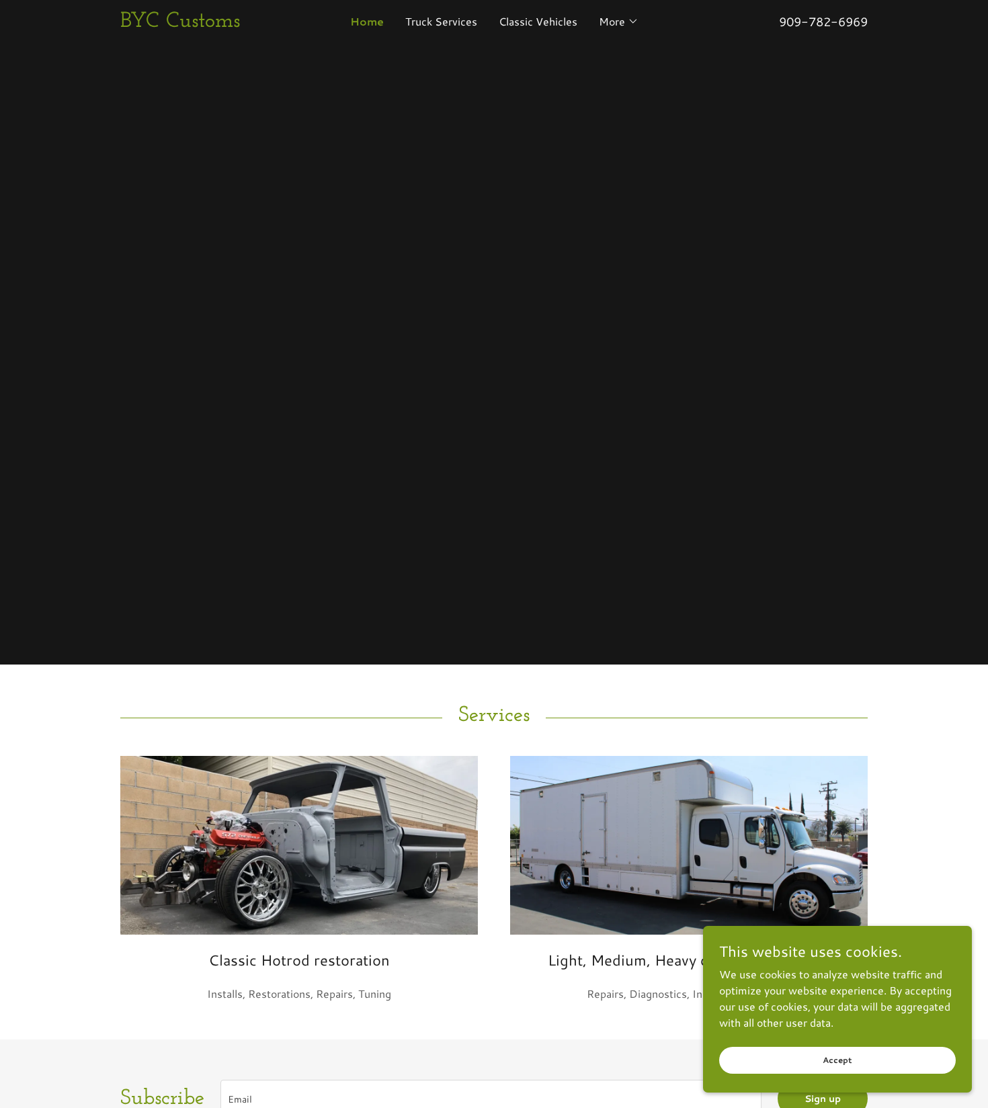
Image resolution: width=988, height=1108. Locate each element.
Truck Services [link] (441, 21)
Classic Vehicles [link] (538, 21)
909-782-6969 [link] (823, 21)
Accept (837, 1060)
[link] (213, 22)
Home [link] (367, 21)
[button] (619, 21)
